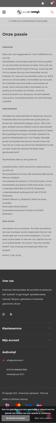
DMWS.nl (6, 399)
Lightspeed (33, 393)
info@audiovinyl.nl (15, 360)
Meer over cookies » (44, 418)
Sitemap (24, 399)
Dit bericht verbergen (15, 418)
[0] (51, 3)
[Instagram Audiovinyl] (3, 314)
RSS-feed (15, 399)
